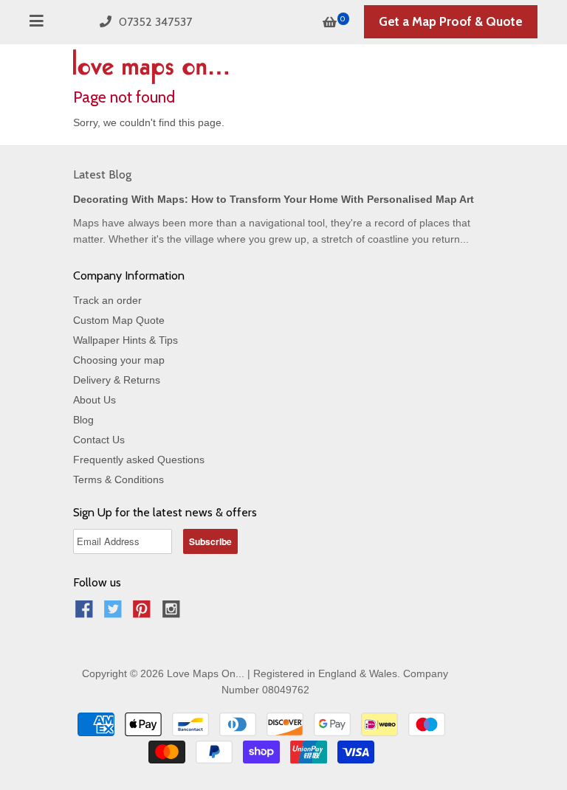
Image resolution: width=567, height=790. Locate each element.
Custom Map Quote (119, 320)
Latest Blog (102, 174)
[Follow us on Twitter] (115, 613)
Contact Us (99, 440)
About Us (94, 400)
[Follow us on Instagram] (173, 613)
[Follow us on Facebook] (86, 613)
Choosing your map (119, 360)
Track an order (107, 300)
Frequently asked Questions (139, 459)
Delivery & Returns (116, 380)
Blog (83, 420)
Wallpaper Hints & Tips (125, 340)
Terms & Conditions (118, 479)
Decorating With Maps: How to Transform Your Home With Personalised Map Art (273, 199)
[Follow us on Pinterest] (144, 613)
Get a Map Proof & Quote (451, 21)
